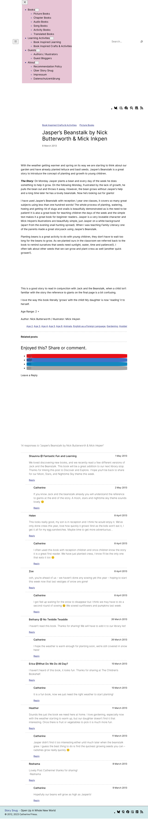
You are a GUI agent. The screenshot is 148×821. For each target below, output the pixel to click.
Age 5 (52, 326)
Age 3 (37, 326)
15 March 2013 (119, 663)
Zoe (31, 571)
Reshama (34, 763)
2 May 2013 (121, 487)
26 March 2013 (119, 619)
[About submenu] (37, 62)
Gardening (112, 326)
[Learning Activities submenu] (52, 38)
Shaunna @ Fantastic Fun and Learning (53, 456)
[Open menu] (15, 41)
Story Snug (11, 810)
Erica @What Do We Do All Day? (48, 663)
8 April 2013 (120, 515)
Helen (32, 515)
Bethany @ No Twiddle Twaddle (48, 619)
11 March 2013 (119, 708)
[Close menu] (25, 2)
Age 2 (29, 326)
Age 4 (44, 326)
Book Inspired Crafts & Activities (59, 125)
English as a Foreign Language (89, 326)
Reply (32, 480)
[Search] (141, 42)
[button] (29, 355)
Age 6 (59, 326)
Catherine (40, 487)
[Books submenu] (37, 9)
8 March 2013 (120, 763)
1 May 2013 (121, 455)
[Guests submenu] (38, 50)
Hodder (123, 326)
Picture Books (86, 125)
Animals (67, 326)
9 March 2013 (120, 787)
